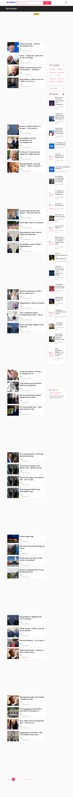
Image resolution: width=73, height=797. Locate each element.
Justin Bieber (53, 69)
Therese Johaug (54, 72)
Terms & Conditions (54, 394)
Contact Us (58, 392)
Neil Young (53, 78)
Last (30, 779)
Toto (59, 75)
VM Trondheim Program (56, 82)
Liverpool (60, 78)
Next (25, 779)
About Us (51, 392)
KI (50, 75)
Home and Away (62, 72)
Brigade (60, 69)
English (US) (54, 390)
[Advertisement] (36, 27)
